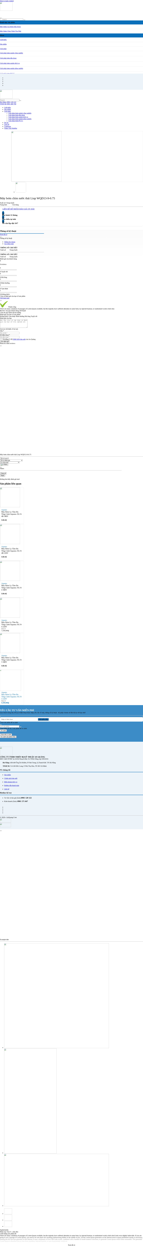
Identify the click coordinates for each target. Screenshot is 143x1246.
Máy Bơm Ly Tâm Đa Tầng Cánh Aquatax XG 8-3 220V (19, 1)
